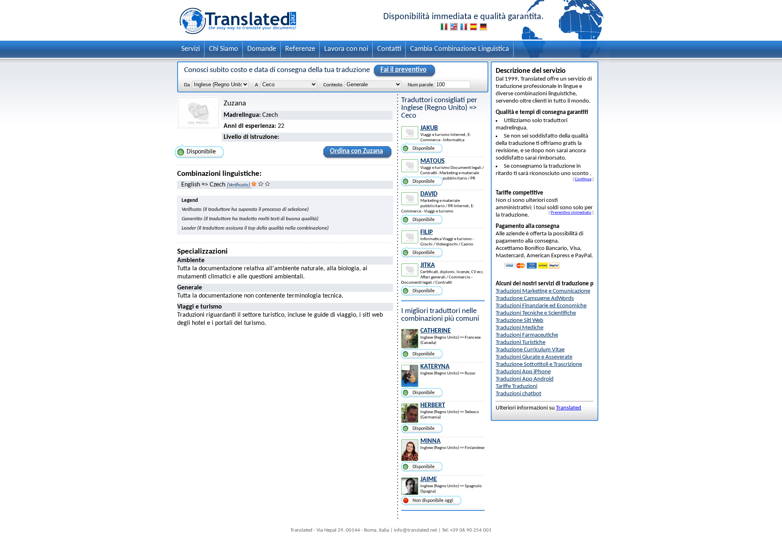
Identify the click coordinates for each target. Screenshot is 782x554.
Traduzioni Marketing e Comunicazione (543, 291)
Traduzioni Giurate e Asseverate (534, 357)
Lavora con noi (346, 49)
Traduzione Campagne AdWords (535, 299)
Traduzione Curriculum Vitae (530, 350)
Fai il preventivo (403, 69)
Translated (568, 408)
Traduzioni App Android (525, 379)
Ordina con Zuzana (356, 151)
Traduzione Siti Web (519, 321)
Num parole (420, 85)
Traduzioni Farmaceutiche (527, 335)
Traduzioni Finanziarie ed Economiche (541, 306)
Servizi (190, 49)
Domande (261, 49)
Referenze (300, 49)
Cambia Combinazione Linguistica (459, 49)
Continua (583, 179)
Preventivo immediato (571, 212)
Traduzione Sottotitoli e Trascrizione (539, 364)
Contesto (333, 85)
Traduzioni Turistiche (520, 342)
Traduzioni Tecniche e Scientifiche (536, 313)
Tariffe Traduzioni (516, 386)
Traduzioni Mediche (519, 328)
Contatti (389, 49)
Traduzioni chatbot (518, 394)
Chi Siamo (223, 49)
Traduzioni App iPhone (523, 372)
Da (187, 85)
